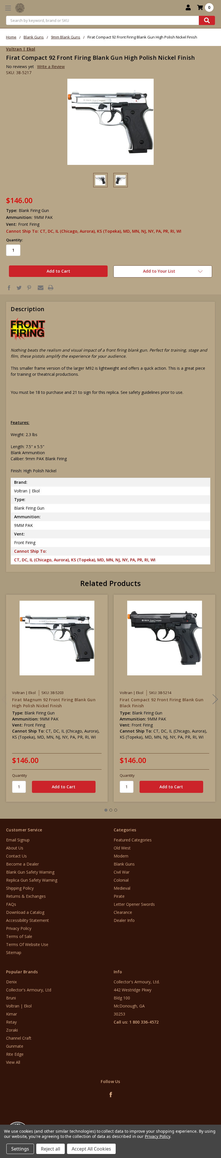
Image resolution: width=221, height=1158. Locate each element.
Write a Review (51, 66)
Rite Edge (15, 1054)
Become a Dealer (22, 864)
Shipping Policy (20, 888)
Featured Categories (133, 840)
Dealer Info (124, 920)
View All (13, 1062)
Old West (122, 848)
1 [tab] (105, 810)
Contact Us (16, 856)
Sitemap (13, 952)
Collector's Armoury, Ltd (28, 990)
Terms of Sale (19, 936)
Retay (11, 1022)
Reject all (50, 1149)
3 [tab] (115, 810)
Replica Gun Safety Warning (31, 880)
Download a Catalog (25, 912)
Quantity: (14, 239)
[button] (197, 1123)
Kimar (11, 1014)
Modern (121, 856)
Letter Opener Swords (134, 904)
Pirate (119, 896)
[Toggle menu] (8, 8)
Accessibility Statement (27, 920)
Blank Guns (124, 864)
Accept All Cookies (91, 1149)
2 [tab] (110, 810)
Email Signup (18, 840)
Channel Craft (18, 1038)
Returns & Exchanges (26, 896)
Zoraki (12, 1030)
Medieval (122, 888)
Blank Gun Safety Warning (30, 872)
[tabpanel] (57, 698)
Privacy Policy (18, 928)
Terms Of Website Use (27, 944)
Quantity (19, 775)
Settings (20, 1149)
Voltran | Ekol (19, 1006)
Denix (11, 981)
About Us (14, 848)
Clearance (123, 912)
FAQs (11, 904)
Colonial (121, 880)
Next (215, 699)
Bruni (11, 998)
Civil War (121, 872)
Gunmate (14, 1046)
